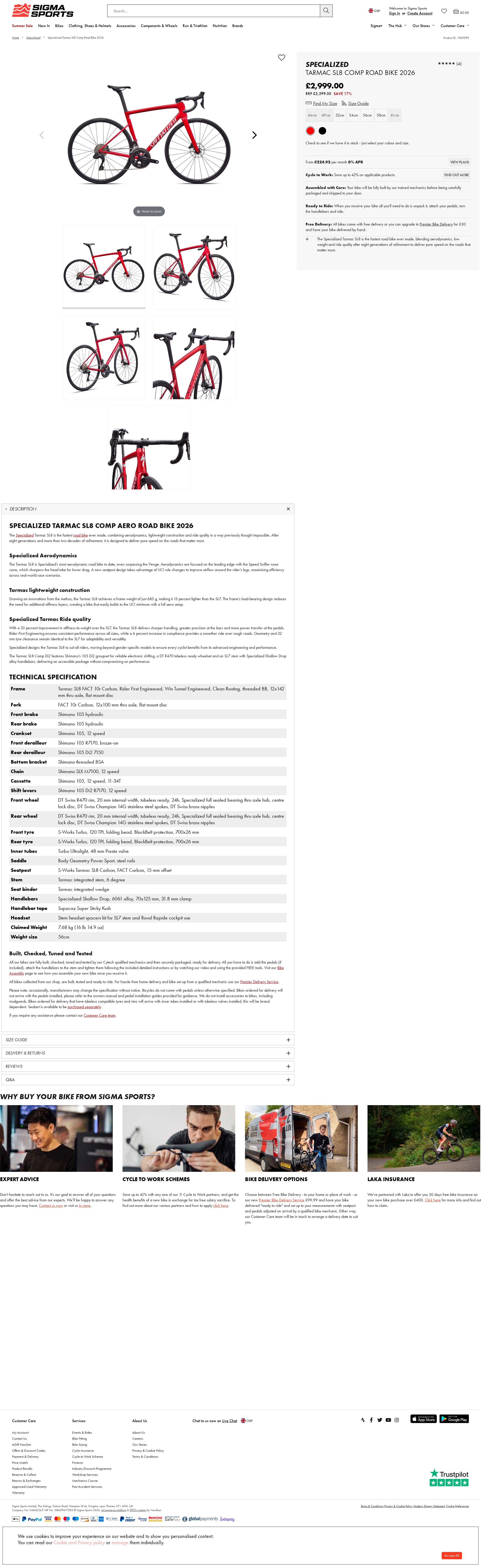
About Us (139, 1420)
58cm (381, 115)
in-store (84, 1205)
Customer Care (24, 1420)
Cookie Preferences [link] (457, 1506)
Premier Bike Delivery (436, 224)
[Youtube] (388, 1420)
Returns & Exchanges (26, 1480)
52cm (339, 115)
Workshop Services (85, 1474)
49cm (325, 115)
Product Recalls (22, 1468)
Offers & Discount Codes (28, 1450)
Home (15, 38)
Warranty (18, 1492)
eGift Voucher (21, 1444)
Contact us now (51, 1205)
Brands (237, 25)
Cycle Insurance (83, 1450)
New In (44, 25)
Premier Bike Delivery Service (281, 1200)
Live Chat (229, 1420)
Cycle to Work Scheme (87, 1456)
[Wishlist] (444, 11)
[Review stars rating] (446, 63)
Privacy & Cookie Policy (148, 1450)
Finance (77, 1462)
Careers (137, 1438)
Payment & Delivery (25, 1456)
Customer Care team (99, 1015)
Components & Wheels (159, 25)
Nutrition (220, 25)
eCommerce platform (113, 1510)
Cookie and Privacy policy (79, 1542)
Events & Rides (82, 1432)
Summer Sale (22, 25)
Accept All (451, 1555)
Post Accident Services (87, 1486)
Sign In (394, 13)
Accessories (126, 25)
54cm (353, 115)
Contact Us (19, 1438)
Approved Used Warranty (29, 1486)
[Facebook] (371, 1420)
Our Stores (139, 1444)
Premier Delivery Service (259, 981)
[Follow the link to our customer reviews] (449, 1477)
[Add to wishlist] (282, 58)
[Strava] (363, 1420)
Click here (433, 1200)
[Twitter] (380, 1420)
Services (78, 1420)
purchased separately (84, 1006)
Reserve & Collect (24, 1474)
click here (220, 1205)
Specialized (33, 38)
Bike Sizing (79, 1444)
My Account (20, 1432)
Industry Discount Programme (91, 1468)
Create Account (419, 13)
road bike (80, 535)
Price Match (20, 1462)
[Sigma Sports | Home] (42, 10)
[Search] (326, 11)
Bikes (59, 25)
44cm (312, 115)
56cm (367, 115)
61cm (395, 115)
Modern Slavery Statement (429, 1506)
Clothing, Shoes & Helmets (90, 25)
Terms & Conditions (145, 1456)
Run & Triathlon (195, 25)
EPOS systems (138, 1510)
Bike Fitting (79, 1438)
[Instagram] (397, 1420)
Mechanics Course (85, 1480)
